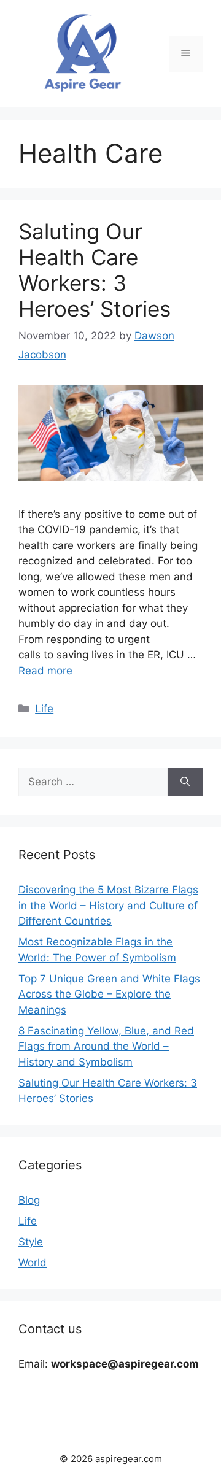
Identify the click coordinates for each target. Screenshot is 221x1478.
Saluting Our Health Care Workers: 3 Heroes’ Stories (94, 269)
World (32, 1263)
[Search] (185, 782)
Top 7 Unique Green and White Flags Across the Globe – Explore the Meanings (109, 994)
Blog (29, 1200)
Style (30, 1242)
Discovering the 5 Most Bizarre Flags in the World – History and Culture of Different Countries (108, 905)
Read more (45, 670)
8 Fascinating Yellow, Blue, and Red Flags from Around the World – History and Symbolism (106, 1046)
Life (44, 708)
